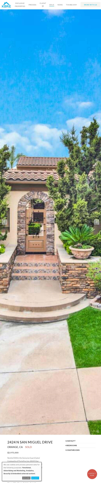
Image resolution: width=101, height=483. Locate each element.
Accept (35, 478)
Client (43, 3)
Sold (51, 5)
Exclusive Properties (20, 4)
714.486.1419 (71, 5)
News (60, 5)
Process (32, 5)
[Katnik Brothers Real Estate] (6, 5)
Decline (26, 478)
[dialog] (21, 471)
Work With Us (90, 5)
